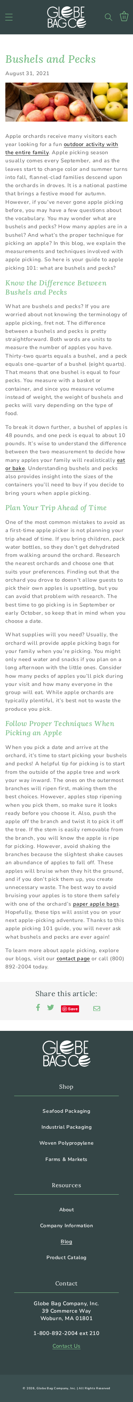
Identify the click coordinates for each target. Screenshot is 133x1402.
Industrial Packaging (66, 1127)
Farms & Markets (66, 1159)
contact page (73, 958)
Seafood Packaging (66, 1111)
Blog (66, 1241)
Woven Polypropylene (66, 1143)
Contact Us (66, 1346)
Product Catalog (66, 1257)
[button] (9, 17)
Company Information (66, 1225)
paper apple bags (96, 903)
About (66, 1209)
